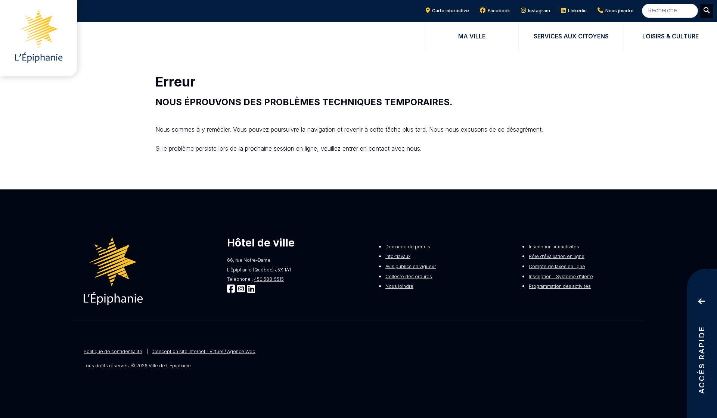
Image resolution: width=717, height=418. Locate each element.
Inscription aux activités (554, 246)
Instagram (538, 10)
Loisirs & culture (670, 36)
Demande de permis (407, 246)
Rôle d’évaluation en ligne (556, 256)
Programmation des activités (560, 286)
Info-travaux (397, 256)
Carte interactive (449, 10)
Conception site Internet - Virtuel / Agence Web (203, 351)
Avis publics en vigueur (410, 266)
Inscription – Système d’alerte (561, 276)
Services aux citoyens (571, 36)
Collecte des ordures (408, 276)
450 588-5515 (269, 279)
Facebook (497, 10)
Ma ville (471, 36)
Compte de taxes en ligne (557, 266)
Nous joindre (618, 10)
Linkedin (576, 10)
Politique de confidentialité (113, 351)
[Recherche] (706, 11)
